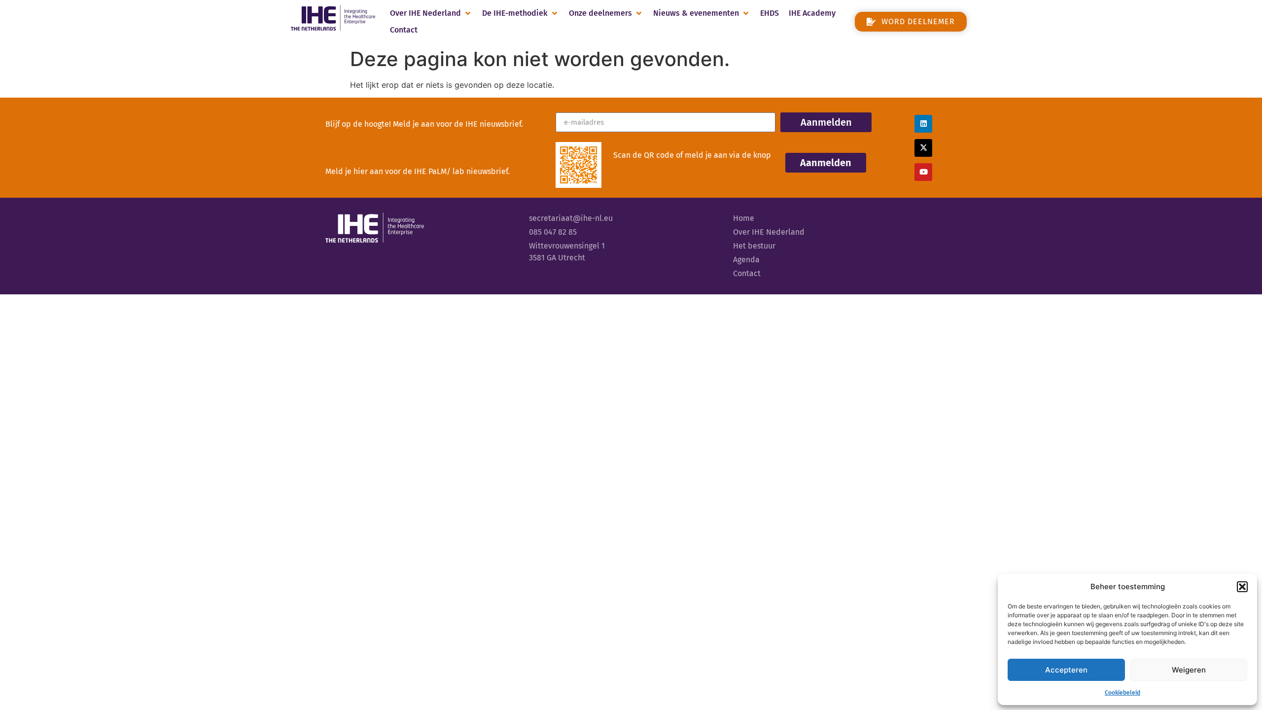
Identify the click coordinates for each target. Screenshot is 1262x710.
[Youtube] (923, 172)
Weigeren (1189, 669)
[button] (1242, 587)
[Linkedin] (923, 124)
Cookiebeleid (1122, 692)
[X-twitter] (923, 148)
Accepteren (1066, 669)
